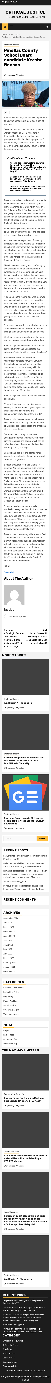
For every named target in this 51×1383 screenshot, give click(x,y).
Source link (9, 572)
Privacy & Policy (14, 1370)
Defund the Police (11, 992)
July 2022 (7, 940)
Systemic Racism (11, 45)
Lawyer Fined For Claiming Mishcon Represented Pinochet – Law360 (24, 1099)
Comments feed (10, 1039)
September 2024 (10, 918)
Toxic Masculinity (11, 1014)
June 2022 (8, 945)
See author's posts (17, 616)
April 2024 (7, 922)
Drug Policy (8, 996)
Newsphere (38, 1376)
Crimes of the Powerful (13, 987)
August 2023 (9, 936)
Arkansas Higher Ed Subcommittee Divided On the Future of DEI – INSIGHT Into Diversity (24, 760)
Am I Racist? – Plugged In (18, 703)
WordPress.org (10, 1043)
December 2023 (10, 931)
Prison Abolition (10, 1001)
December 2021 (10, 971)
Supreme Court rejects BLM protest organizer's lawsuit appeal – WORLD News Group (24, 821)
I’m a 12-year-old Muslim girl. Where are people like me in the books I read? (36, 636)
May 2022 (7, 949)
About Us (28, 1370)
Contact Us (39, 1370)
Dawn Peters (27, 537)
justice (21, 75)
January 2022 (9, 967)
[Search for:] (20, 838)
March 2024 (8, 927)
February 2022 (9, 962)
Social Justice (9, 1005)
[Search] (47, 26)
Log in (6, 1030)
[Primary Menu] (12, 26)
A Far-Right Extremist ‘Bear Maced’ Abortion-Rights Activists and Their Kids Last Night (14, 638)
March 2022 (8, 958)
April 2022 (7, 954)
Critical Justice (25, 12)
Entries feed (8, 1035)
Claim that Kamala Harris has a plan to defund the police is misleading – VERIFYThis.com (25, 1158)
